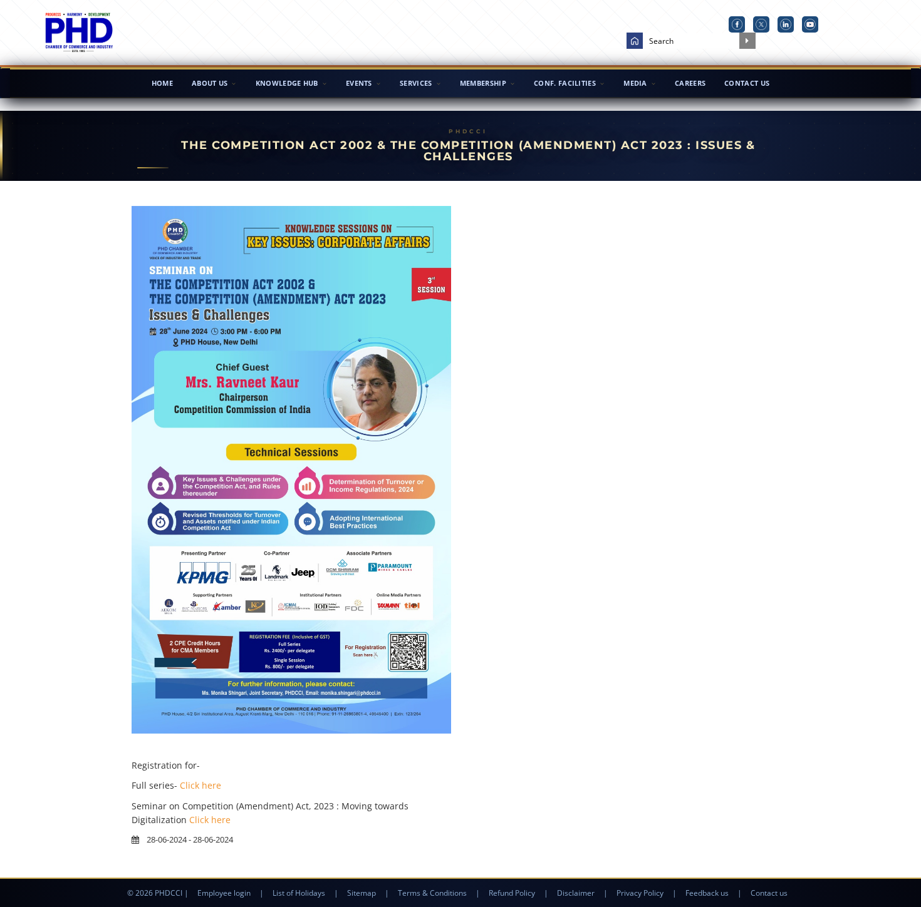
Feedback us (707, 893)
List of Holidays (299, 893)
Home (162, 83)
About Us (209, 83)
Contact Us (746, 83)
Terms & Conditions (432, 893)
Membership (483, 83)
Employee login (224, 893)
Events (359, 83)
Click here (200, 785)
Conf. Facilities (565, 83)
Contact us (769, 893)
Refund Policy (512, 893)
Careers (690, 83)
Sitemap (361, 893)
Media (635, 83)
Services (416, 83)
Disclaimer (576, 893)
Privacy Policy (640, 893)
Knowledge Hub (287, 83)
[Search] (747, 41)
